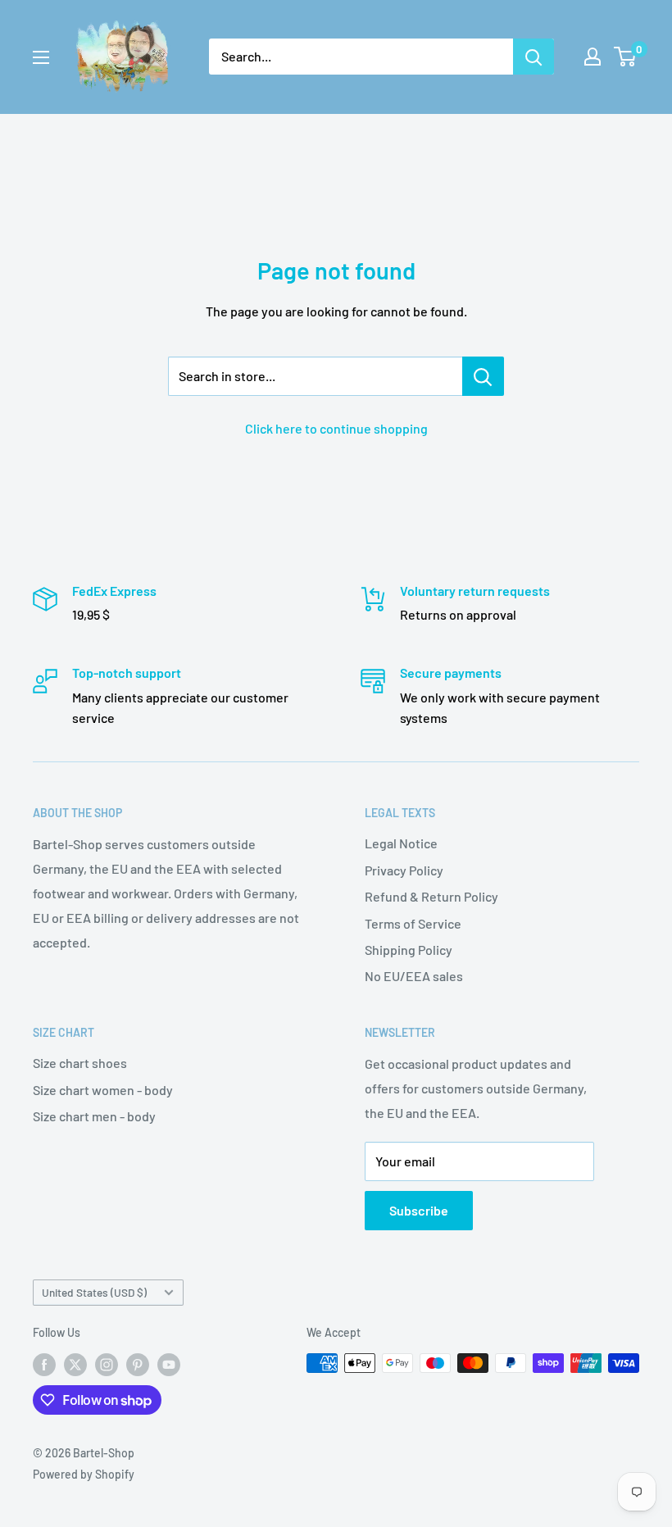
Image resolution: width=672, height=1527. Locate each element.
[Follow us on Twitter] (75, 1364)
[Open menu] (41, 57)
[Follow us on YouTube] (168, 1364)
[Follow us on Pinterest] (137, 1364)
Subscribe (418, 1210)
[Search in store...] (483, 376)
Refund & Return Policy (431, 896)
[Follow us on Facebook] (44, 1364)
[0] (625, 56)
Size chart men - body (94, 1116)
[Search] (533, 57)
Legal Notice (401, 843)
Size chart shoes (80, 1062)
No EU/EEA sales (414, 976)
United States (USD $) (94, 1292)
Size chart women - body (103, 1090)
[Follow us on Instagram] (106, 1364)
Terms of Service (413, 923)
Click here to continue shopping (336, 428)
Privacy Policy (404, 870)
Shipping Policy (408, 949)
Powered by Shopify (83, 1474)
